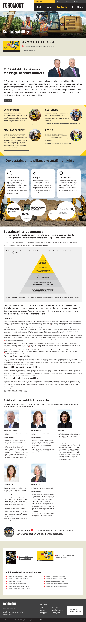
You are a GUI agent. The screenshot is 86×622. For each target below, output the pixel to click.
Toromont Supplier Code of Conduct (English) (18, 586)
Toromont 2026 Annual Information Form (17, 578)
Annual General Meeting (57, 610)
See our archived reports (28, 50)
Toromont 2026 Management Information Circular (19, 576)
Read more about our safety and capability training (58, 143)
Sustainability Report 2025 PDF (48, 530)
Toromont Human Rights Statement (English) (56, 583)
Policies (43, 620)
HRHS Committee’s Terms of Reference (14, 353)
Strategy (54, 609)
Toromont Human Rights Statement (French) (56, 586)
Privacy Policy (23, 620)
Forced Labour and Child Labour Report (55, 581)
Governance (55, 607)
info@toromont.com (8, 614)
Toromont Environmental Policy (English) (55, 576)
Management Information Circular (59, 324)
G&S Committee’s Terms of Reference (14, 340)
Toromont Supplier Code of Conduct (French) (18, 588)
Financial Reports (56, 612)
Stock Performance (56, 613)
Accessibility (36, 620)
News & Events (77, 7)
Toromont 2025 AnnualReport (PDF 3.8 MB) (26, 558)
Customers (67, 1)
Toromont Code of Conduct (14, 581)
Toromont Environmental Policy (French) (55, 578)
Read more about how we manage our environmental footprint (19, 124)
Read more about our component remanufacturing (16, 150)
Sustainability (62, 7)
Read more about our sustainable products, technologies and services (62, 123)
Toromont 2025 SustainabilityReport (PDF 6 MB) (65, 556)
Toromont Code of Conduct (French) (16, 583)
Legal (30, 620)
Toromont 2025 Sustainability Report (35, 46)
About (38, 7)
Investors (49, 7)
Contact (76, 1)
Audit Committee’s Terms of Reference (40, 346)
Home (58, 1)
